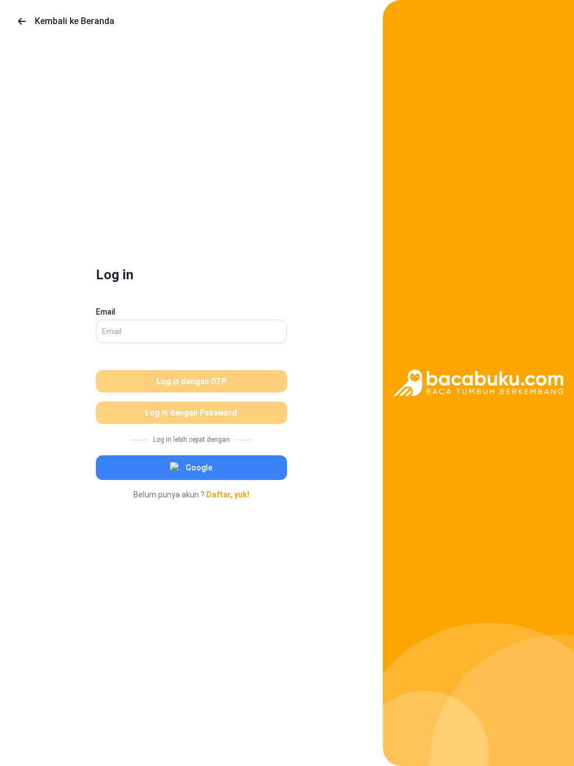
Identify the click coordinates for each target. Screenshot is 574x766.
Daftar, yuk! (227, 494)
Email (105, 311)
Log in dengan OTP (191, 381)
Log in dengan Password (191, 412)
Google (199, 467)
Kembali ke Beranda (74, 21)
